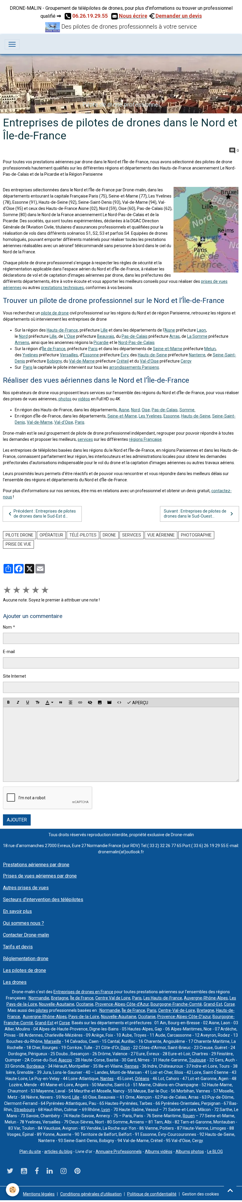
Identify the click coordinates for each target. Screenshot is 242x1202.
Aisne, (124, 409)
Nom (7, 627)
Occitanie (85, 1004)
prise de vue (18, 544)
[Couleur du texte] (49, 702)
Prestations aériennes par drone (36, 864)
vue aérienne (161, 535)
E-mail (9, 651)
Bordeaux (36, 1066)
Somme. (187, 409)
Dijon (125, 1047)
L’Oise (69, 336)
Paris (93, 348)
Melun (210, 348)
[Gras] (8, 702)
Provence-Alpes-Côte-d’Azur (122, 1004)
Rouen (189, 1115)
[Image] (100, 702)
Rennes (132, 1066)
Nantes (107, 1078)
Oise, (146, 409)
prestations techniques (62, 287)
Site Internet (14, 676)
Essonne (91, 355)
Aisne (169, 330)
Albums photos (190, 1151)
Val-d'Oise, (64, 422)
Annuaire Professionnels (119, 1151)
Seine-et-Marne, (122, 416)
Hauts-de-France (62, 330)
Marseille (52, 1041)
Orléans (142, 1078)
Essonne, (171, 416)
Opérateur (51, 535)
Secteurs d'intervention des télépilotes (43, 899)
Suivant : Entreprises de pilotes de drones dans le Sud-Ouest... (195, 514)
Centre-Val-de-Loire (176, 1010)
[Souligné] (28, 702)
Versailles (69, 355)
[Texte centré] (71, 702)
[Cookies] (12, 1189)
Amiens (22, 342)
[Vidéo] (109, 702)
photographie (196, 535)
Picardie (101, 342)
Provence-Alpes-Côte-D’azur (184, 1016)
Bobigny (54, 361)
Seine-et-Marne (167, 348)
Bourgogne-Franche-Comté (176, 1004)
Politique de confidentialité (151, 1194)
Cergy (186, 361)
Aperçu (139, 702)
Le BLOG (215, 1151)
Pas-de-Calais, (165, 409)
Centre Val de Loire (112, 998)
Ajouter (17, 820)
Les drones (15, 982)
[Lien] (80, 702)
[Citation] (61, 702)
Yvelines (30, 355)
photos (64, 399)
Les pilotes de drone (24, 970)
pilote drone (19, 535)
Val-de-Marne (82, 361)
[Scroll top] (230, 1190)
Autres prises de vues (26, 888)
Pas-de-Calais (135, 336)
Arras (174, 336)
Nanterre (197, 355)
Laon (201, 330)
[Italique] (18, 702)
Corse (229, 1004)
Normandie (39, 998)
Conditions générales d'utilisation (91, 1194)
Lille (104, 330)
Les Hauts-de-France (162, 998)
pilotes (42, 1010)
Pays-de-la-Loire (83, 1016)
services (85, 439)
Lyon (106, 1109)
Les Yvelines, (151, 416)
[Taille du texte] (37, 702)
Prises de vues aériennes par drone (40, 876)
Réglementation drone (25, 958)
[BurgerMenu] (12, 44)
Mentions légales (39, 1194)
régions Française (145, 439)
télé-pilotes (83, 535)
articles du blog (58, 1151)
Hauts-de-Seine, (196, 416)
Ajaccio (65, 1060)
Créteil (123, 361)
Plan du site (30, 1151)
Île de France (54, 348)
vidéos (84, 399)
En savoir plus (17, 911)
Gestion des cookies (200, 1194)
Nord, (136, 409)
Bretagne (59, 998)
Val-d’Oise (149, 361)
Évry (124, 355)
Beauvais (105, 336)
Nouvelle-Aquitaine (56, 1004)
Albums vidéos (158, 1151)
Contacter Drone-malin (26, 935)
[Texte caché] (90, 702)
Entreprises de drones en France (83, 991)
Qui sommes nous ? (23, 923)
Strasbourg (24, 1109)
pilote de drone (55, 313)
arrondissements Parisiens (134, 367)
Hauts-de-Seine (152, 355)
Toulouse (197, 1060)
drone (109, 535)
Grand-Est (213, 1004)
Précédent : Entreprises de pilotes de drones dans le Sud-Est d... (45, 514)
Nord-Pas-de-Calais (136, 342)
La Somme (197, 336)
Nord (23, 336)
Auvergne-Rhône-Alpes (206, 998)
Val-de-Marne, (40, 422)
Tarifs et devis (18, 947)
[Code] (119, 702)
